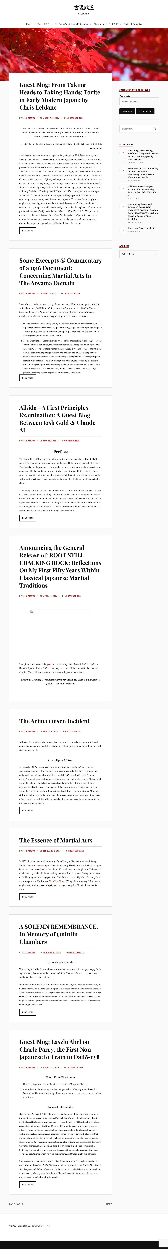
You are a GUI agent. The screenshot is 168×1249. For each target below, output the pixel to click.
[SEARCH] (155, 129)
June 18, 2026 (50, 294)
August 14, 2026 (51, 118)
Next (109, 1204)
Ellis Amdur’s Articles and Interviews (71, 24)
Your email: (124, 96)
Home (29, 24)
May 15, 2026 (49, 441)
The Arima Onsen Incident (54, 721)
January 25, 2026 (52, 952)
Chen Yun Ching (57, 881)
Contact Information (133, 24)
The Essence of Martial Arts (55, 840)
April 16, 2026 (50, 596)
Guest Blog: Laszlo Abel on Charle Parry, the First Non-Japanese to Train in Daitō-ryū (59, 1049)
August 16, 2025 (51, 1068)
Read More (27, 231)
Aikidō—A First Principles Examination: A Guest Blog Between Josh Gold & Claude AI (57, 418)
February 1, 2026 (52, 851)
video (38, 865)
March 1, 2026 (50, 732)
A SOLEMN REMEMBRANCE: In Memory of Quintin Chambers (58, 933)
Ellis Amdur (99, 24)
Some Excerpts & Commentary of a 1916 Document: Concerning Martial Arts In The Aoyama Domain (60, 271)
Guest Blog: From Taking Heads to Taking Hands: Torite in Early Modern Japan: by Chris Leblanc (59, 96)
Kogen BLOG (43, 24)
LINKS (115, 24)
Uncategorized (75, 118)
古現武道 (84, 7)
